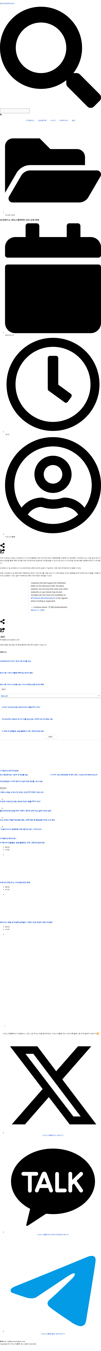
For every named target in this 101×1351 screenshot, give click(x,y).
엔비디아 (97, 934)
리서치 (53, 120)
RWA (81, 855)
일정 (73, 120)
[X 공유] (1, 626)
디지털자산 (30, 120)
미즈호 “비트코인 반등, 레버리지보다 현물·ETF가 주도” (21, 707)
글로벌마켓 (42, 120)
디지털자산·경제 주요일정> (9, 771)
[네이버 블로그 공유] (8, 626)
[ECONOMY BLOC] (7, 3)
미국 (87, 855)
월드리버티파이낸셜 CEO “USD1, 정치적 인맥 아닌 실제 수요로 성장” (26, 811)
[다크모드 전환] (1, 114)
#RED (3, 637)
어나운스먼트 (10, 215)
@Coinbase (36, 598)
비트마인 (97, 894)
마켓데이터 (63, 120)
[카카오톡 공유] (12, 626)
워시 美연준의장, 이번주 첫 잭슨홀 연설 (14, 775)
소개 (1, 1025)
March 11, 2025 (37, 610)
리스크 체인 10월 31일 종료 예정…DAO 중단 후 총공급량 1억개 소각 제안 (27, 820)
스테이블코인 (96, 855)
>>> (99, 696)
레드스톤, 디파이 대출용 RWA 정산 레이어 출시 (16, 673)
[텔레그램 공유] (5, 626)
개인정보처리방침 (12, 1025)
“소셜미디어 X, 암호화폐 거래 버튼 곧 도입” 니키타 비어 (21, 829)
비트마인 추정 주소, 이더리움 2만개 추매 (15, 882)
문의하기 (25, 1025)
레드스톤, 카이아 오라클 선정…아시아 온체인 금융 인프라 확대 (22, 684)
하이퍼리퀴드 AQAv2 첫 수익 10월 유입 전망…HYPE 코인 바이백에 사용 (27, 719)
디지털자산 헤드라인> (8, 838)
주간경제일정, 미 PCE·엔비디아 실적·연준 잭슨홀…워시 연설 (21, 781)
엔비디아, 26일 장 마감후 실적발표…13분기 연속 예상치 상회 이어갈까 (26, 922)
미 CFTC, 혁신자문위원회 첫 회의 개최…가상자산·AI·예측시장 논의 (73, 775)
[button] (3, 689)
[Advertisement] (50, 753)
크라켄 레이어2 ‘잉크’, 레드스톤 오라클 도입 (15, 661)
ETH (90, 894)
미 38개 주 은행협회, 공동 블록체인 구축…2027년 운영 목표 (23, 731)
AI (91, 934)
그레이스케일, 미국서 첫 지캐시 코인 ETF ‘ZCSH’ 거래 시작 (21, 792)
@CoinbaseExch (48, 598)
